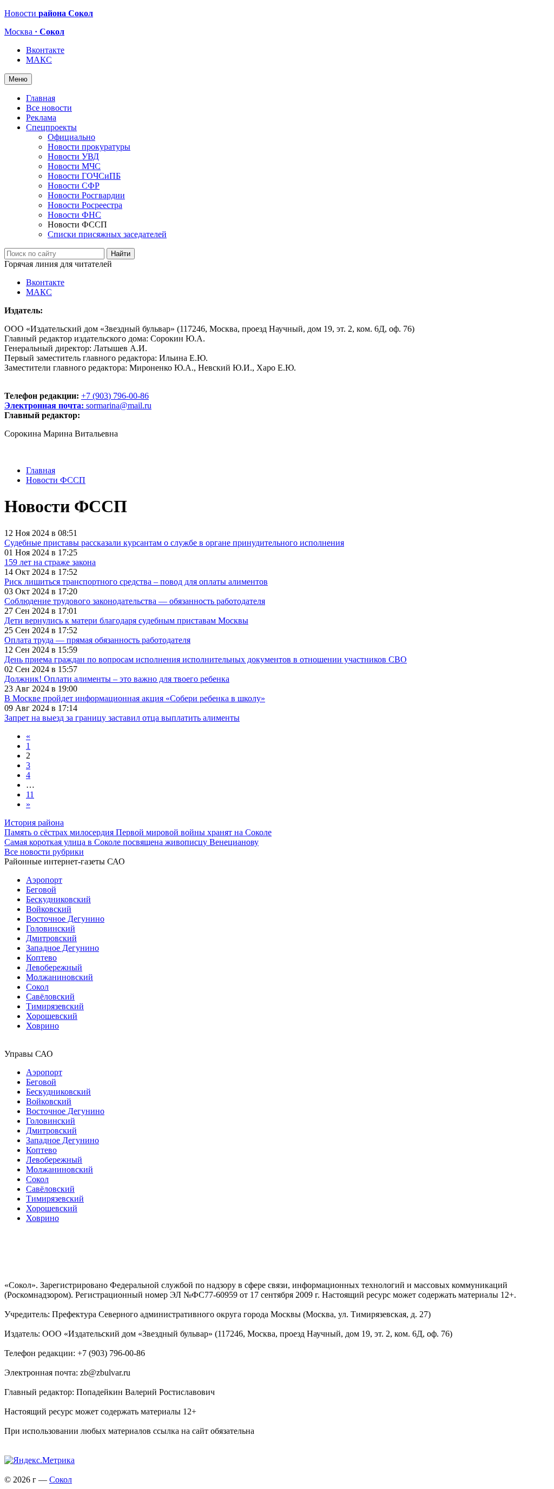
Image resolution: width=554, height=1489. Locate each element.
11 (30, 794)
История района (34, 822)
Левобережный (54, 967)
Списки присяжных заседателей (107, 234)
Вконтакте (45, 50)
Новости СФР (74, 185)
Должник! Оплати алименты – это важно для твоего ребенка (116, 678)
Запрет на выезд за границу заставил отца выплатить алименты (122, 717)
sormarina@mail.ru (118, 405)
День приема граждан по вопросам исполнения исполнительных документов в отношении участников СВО (205, 659)
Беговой (41, 889)
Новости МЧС (74, 166)
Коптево (41, 957)
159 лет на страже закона (50, 562)
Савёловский (50, 996)
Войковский (48, 909)
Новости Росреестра (85, 205)
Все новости (49, 107)
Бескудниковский (58, 899)
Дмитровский (51, 938)
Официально (71, 137)
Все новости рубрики (44, 851)
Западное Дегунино (62, 948)
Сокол (37, 986)
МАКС (39, 59)
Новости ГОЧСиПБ (84, 175)
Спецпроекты (51, 127)
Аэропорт (44, 879)
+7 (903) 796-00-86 (76, 400)
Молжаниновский (59, 977)
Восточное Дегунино (65, 918)
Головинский (50, 928)
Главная (40, 98)
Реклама (41, 117)
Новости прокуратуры (89, 146)
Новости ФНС (74, 214)
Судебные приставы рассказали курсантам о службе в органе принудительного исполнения (174, 542)
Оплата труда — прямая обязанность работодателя (97, 640)
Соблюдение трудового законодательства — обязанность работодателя (134, 601)
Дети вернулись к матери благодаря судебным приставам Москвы (126, 620)
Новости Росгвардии (86, 195)
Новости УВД (73, 156)
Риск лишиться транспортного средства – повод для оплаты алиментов (136, 581)
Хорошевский (51, 1016)
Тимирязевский (55, 1006)
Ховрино (42, 1025)
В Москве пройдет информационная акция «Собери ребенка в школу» (134, 698)
